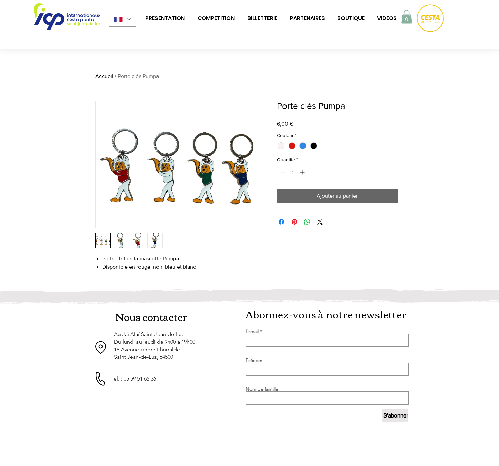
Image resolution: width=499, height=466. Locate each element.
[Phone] (100, 379)
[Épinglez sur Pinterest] (294, 222)
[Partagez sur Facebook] (281, 222)
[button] (165, 18)
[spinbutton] (293, 172)
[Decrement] (282, 172)
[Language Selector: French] (122, 19)
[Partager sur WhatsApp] (307, 222)
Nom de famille (262, 389)
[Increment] (303, 172)
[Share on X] (320, 222)
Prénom (254, 360)
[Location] (100, 347)
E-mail (252, 331)
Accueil (104, 76)
